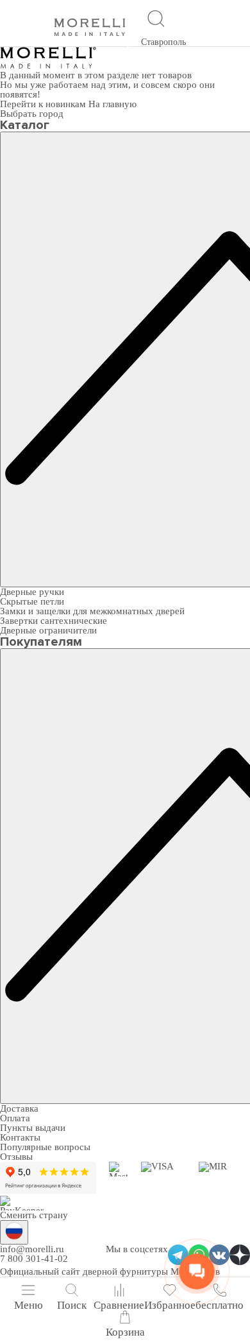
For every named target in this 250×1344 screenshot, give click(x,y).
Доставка (19, 1108)
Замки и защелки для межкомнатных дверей (92, 611)
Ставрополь (163, 42)
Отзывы (16, 1156)
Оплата (15, 1118)
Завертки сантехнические (53, 621)
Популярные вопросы (45, 1147)
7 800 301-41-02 (34, 1259)
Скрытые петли (32, 601)
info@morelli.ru (32, 1249)
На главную (112, 104)
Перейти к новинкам (44, 104)
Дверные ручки (32, 592)
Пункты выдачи (32, 1128)
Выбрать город (31, 113)
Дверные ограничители (48, 630)
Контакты (20, 1137)
